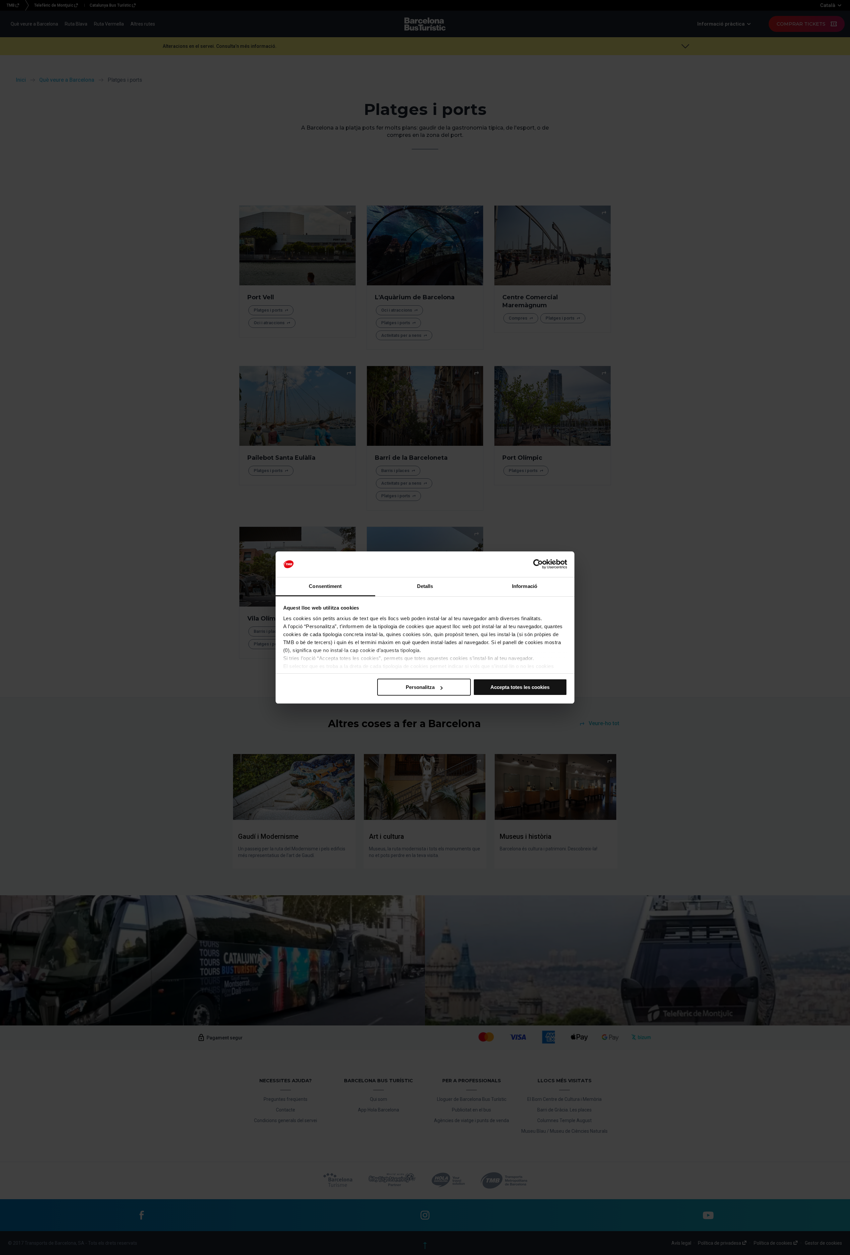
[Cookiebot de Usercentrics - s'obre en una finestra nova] (538, 564)
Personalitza (420, 687)
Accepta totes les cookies (520, 687)
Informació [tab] (524, 586)
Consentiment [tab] (325, 586)
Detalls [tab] (425, 586)
